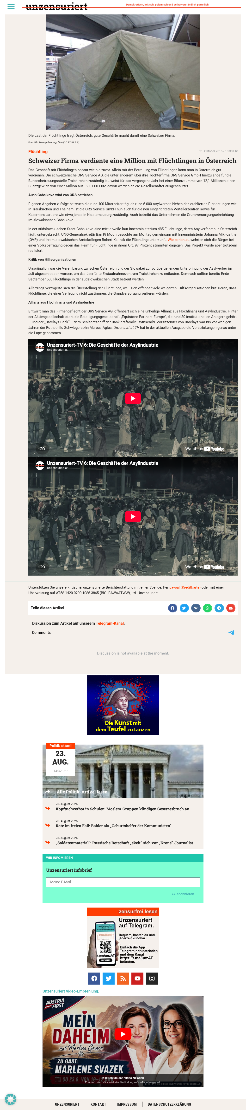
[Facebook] (94, 979)
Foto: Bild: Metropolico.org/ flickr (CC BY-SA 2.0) (53, 142)
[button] (11, 6)
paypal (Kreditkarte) (185, 587)
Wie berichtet (178, 240)
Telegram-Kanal (110, 623)
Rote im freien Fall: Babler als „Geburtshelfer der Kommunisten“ (114, 825)
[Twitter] (109, 979)
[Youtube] (137, 979)
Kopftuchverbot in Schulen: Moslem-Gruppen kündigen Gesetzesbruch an (122, 808)
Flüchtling (38, 151)
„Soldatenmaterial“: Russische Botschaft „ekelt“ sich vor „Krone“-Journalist (124, 842)
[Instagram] (152, 979)
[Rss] (123, 979)
